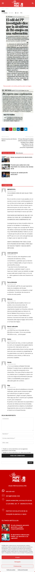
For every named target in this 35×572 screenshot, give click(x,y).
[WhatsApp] (14, 129)
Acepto (17, 557)
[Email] (22, 129)
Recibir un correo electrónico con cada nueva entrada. (17, 452)
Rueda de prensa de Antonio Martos (9, 139)
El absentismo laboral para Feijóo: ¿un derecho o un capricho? (20, 536)
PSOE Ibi (5, 12)
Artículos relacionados (8, 153)
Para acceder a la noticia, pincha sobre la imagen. (17, 86)
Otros (7, 8)
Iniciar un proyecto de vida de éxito (21, 157)
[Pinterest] (10, 129)
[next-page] (5, 180)
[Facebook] (3, 129)
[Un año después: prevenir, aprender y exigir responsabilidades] (6, 527)
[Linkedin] (18, 129)
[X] (7, 129)
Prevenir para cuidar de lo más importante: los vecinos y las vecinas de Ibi (22, 166)
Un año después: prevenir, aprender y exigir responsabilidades (20, 527)
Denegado (17, 562)
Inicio (3, 8)
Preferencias (17, 566)
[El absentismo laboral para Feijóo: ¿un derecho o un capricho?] (6, 537)
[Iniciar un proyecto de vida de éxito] (6, 159)
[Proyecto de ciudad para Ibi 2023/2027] (6, 174)
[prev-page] (3, 180)
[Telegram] (25, 129)
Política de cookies (11, 569)
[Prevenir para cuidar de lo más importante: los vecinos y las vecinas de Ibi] (6, 167)
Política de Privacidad (23, 569)
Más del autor (19, 153)
